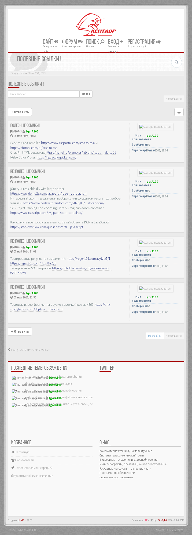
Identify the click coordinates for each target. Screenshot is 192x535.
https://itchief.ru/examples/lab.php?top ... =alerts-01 (80, 152)
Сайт (48, 42)
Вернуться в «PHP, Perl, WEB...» (30, 350)
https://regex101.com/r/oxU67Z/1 (33, 263)
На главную (21, 452)
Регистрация (142, 42)
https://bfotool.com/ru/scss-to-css (33, 148)
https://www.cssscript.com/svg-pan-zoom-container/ (46, 213)
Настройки (155, 335)
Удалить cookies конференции (33, 476)
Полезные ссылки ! (26, 84)
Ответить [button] (21, 112)
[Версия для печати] (179, 112)
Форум (70, 42)
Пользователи (24, 460)
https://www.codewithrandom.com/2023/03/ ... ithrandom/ (63, 203)
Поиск (93, 42)
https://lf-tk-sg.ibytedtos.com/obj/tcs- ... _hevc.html (60, 306)
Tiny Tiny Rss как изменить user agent (48, 384)
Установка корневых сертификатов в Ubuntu (53, 377)
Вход (114, 42)
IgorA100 (32, 131)
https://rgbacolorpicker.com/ (56, 157)
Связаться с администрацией (33, 468)
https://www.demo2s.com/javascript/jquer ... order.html (48, 193)
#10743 (17, 131)
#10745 (17, 247)
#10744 (17, 177)
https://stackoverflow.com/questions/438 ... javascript (46, 227)
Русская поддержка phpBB (22, 529)
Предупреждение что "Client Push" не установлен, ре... (60, 404)
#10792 (17, 293)
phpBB (21, 520)
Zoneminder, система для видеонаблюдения (53, 390)
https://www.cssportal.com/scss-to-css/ (68, 143)
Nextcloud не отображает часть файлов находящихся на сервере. (66, 397)
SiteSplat (162, 520)
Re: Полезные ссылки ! (27, 171)
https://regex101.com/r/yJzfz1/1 (88, 258)
